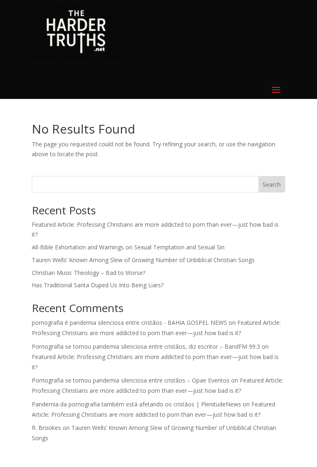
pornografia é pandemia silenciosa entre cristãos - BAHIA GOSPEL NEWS (129, 322)
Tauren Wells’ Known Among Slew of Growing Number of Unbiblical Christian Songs (143, 260)
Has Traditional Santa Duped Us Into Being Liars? (97, 285)
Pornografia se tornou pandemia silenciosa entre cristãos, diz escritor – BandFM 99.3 (146, 346)
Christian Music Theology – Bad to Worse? (88, 273)
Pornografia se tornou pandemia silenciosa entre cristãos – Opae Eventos (130, 380)
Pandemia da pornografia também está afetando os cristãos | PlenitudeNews (136, 404)
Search (272, 184)
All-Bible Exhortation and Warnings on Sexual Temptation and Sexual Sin (128, 247)
